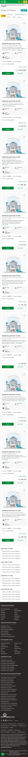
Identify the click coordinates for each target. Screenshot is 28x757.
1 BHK (14, 17)
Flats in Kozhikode (5, 633)
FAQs (18, 755)
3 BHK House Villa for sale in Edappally (11, 596)
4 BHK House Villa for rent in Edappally (11, 572)
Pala (2, 650)
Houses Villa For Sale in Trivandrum (8, 677)
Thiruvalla (3, 651)
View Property (20, 50)
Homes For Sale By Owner (6, 684)
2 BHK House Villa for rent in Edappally (11, 567)
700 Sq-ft (7, 292)
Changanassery (4, 646)
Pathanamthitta (17, 610)
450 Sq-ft (7, 525)
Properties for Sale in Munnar (7, 670)
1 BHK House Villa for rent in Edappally (11, 565)
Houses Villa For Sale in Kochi (7, 679)
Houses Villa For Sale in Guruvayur (8, 696)
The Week (11, 727)
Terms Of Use (14, 755)
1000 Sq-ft (7, 172)
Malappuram (17, 616)
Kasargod (16, 619)
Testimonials (17, 730)
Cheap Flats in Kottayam (6, 634)
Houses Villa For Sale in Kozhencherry (9, 703)
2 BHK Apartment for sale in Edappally (11, 580)
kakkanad (16, 646)
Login (25, 1)
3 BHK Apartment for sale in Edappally (11, 583)
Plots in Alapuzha (4, 631)
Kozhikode (3, 617)
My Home (14, 732)
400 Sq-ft (7, 58)
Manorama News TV (5, 725)
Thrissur (16, 614)
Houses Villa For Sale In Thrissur (7, 682)
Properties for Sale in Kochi (7, 660)
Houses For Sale (4, 693)
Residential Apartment (20, 14)
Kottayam (3, 612)
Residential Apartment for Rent (11, 44)
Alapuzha (3, 610)
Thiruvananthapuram (5, 609)
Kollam (15, 609)
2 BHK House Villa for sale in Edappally (11, 594)
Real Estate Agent (5, 701)
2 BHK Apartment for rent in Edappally (11, 553)
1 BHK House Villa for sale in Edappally (11, 592)
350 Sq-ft (7, 467)
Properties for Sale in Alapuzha (7, 669)
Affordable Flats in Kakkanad (7, 629)
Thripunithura (17, 651)
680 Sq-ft (7, 351)
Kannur (2, 619)
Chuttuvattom (14, 725)
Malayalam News (12, 724)
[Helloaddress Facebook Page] (1, 721)
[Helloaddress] (4, 2)
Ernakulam (3, 614)
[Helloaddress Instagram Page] (6, 721)
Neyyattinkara (4, 653)
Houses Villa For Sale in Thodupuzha (9, 705)
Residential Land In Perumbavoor (8, 698)
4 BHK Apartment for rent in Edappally (11, 558)
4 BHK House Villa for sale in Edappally (11, 599)
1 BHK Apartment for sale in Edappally (11, 578)
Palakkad (3, 616)
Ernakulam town (17, 643)
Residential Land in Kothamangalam (9, 694)
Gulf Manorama (22, 725)
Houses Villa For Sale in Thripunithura (9, 689)
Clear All (19, 17)
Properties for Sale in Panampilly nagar (9, 665)
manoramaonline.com (14, 752)
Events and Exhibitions (6, 732)
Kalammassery (17, 648)
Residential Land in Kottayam (7, 680)
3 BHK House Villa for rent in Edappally (11, 569)
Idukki (15, 612)
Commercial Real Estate (6, 710)
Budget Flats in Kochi (5, 626)
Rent (8, 17)
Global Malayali (4, 727)
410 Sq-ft (7, 408)
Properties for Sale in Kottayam (7, 663)
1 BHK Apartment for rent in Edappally (11, 551)
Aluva (15, 645)
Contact (8, 73)
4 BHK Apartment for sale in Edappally (11, 585)
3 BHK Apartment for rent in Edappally (11, 556)
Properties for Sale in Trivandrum (8, 662)
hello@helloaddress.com (6, 747)
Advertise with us (21, 732)
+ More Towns (17, 653)
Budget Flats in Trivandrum (6, 627)
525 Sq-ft (7, 114)
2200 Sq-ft (7, 232)
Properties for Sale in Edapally (7, 667)
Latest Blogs (10, 730)
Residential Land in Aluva (6, 687)
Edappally (9, 14)
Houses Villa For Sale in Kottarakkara (9, 699)
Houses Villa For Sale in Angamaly (8, 691)
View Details (20, 73)
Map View (25, 10)
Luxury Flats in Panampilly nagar (8, 636)
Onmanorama (21, 724)
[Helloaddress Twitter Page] (3, 721)
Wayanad (16, 617)
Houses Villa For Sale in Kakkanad (8, 686)
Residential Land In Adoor (6, 706)
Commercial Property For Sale (7, 708)
